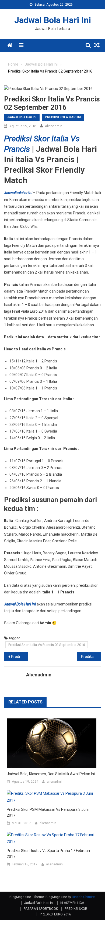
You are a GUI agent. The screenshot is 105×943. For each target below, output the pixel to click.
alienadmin (53, 126)
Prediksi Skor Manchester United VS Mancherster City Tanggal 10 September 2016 (91, 656)
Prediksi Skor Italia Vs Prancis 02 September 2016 (46, 645)
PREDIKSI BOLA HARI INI (63, 117)
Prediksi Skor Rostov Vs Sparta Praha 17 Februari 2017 (48, 854)
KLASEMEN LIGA (72, 903)
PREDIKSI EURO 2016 (55, 914)
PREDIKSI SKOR (76, 909)
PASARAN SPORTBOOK (41, 909)
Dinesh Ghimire (83, 897)
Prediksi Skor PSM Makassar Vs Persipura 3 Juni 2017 (48, 812)
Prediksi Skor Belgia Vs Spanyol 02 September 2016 (19, 656)
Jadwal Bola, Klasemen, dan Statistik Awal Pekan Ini (51, 774)
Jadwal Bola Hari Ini (52, 20)
